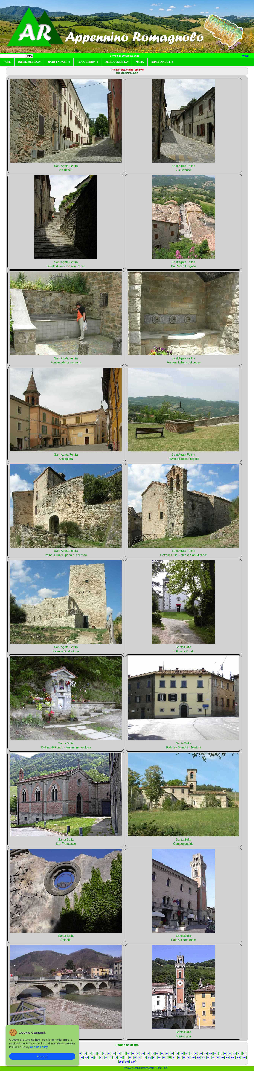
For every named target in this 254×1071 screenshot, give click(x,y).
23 (104, 1053)
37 (172, 1053)
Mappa (140, 61)
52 (244, 1053)
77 (125, 1057)
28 (128, 1053)
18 (80, 1053)
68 (82, 1057)
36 (167, 1053)
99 (232, 1057)
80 (140, 1057)
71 (96, 1057)
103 (127, 1062)
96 (218, 1057)
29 (133, 1053)
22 (99, 1053)
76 (120, 1057)
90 (189, 1057)
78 (130, 1057)
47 (220, 1053)
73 (106, 1057)
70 (91, 1057)
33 (152, 1053)
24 (109, 1053)
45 (210, 1053)
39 (181, 1053)
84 (159, 1057)
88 (179, 1057)
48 (225, 1053)
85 (164, 1057)
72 (101, 1057)
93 (203, 1057)
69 (86, 1057)
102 (121, 1062)
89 (184, 1057)
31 (143, 1053)
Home (7, 61)
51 (239, 1053)
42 (196, 1053)
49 (230, 1053)
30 (138, 1053)
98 (227, 1057)
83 (154, 1057)
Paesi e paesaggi (29, 61)
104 (133, 1062)
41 (191, 1053)
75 (115, 1057)
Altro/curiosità (116, 61)
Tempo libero (87, 61)
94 (208, 1057)
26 (118, 1053)
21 (94, 1053)
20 (89, 1053)
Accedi (245, 56)
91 (193, 1057)
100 (238, 1057)
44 (205, 1053)
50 (234, 1053)
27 (123, 1053)
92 (198, 1057)
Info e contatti (162, 61)
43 (201, 1053)
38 (176, 1053)
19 (84, 1053)
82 (149, 1057)
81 (144, 1057)
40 (186, 1053)
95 (213, 1057)
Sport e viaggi (59, 61)
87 (174, 1057)
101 (244, 1057)
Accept (42, 1056)
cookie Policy (39, 1047)
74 (111, 1057)
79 (135, 1057)
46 (215, 1053)
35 (162, 1053)
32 (147, 1053)
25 (113, 1053)
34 (157, 1053)
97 (222, 1057)
